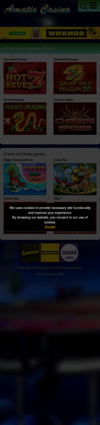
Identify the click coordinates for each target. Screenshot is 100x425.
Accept (50, 226)
